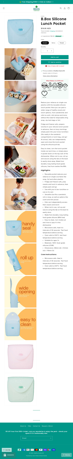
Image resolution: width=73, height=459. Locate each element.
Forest (62, 43)
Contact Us (36, 426)
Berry (54, 43)
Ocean (45, 43)
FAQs (29, 426)
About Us (23, 426)
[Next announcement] (69, 2)
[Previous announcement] (3, 2)
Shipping (52, 31)
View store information (50, 76)
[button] (4, 8)
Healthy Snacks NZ (39, 453)
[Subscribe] (50, 438)
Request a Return (47, 426)
